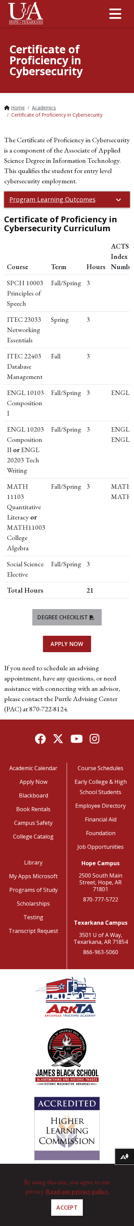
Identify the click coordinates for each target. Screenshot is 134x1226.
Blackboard (33, 795)
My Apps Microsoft (33, 876)
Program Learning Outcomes (52, 199)
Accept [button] (67, 1207)
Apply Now (67, 644)
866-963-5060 (100, 952)
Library (33, 862)
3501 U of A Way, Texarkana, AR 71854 (101, 938)
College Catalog (33, 836)
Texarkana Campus (100, 922)
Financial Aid (100, 819)
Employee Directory (100, 805)
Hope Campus (100, 863)
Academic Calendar (33, 768)
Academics (44, 107)
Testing (33, 917)
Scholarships (33, 903)
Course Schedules (100, 768)
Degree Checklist (62, 617)
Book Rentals (33, 809)
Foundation (100, 833)
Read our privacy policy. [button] (77, 1191)
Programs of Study (33, 890)
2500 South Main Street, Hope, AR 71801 (100, 882)
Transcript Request (33, 931)
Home (18, 107)
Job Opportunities (100, 847)
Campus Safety (33, 823)
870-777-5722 (100, 899)
